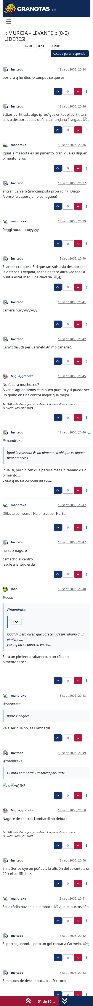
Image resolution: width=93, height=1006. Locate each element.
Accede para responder (70, 53)
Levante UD (12, 46)
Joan (14, 589)
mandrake (18, 145)
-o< (29, 873)
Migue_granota (22, 376)
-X (23, 785)
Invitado (17, 69)
